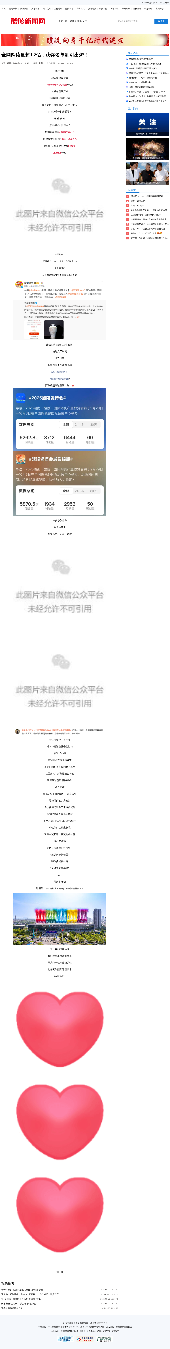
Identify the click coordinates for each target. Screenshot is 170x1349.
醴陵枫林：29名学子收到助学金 (143, 78)
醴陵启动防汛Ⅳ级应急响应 (141, 59)
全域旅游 (126, 9)
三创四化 (114, 9)
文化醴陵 (58, 9)
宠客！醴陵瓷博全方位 (12, 1308)
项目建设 (92, 9)
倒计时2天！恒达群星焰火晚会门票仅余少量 (22, 1290)
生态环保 (148, 9)
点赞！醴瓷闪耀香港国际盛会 (142, 87)
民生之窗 (47, 9)
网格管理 (137, 9)
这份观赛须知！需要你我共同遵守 (146, 215)
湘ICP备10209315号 (98, 1323)
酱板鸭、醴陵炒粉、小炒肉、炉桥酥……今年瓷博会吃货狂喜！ (31, 1294)
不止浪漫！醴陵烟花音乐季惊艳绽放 (145, 64)
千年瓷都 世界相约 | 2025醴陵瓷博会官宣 (64, 888)
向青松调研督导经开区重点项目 (143, 68)
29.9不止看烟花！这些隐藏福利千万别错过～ (149, 101)
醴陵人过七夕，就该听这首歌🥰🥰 (146, 233)
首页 (4, 9)
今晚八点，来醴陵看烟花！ (141, 82)
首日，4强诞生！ (138, 205)
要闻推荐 (13, 9)
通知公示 (160, 9)
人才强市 (35, 9)
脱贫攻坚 (103, 9)
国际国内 (24, 9)
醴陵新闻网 (75, 21)
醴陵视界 (69, 9)
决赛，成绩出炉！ (139, 201)
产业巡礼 (81, 9)
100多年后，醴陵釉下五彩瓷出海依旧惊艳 (21, 1299)
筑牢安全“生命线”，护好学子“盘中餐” (19, 1304)
